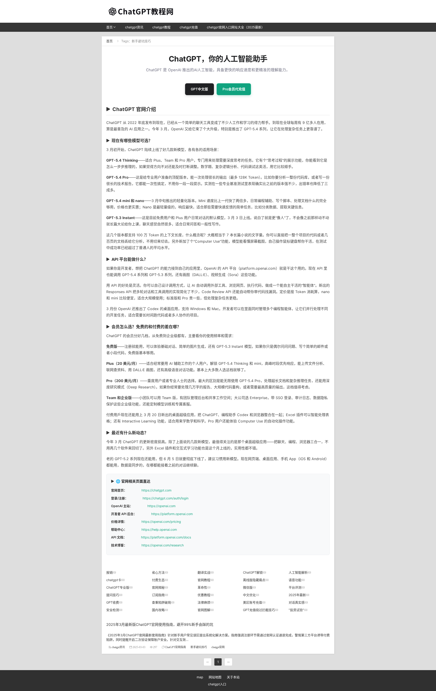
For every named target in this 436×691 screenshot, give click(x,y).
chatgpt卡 (115, 580)
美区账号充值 (254, 602)
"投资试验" (298, 610)
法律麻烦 (206, 602)
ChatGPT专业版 (119, 587)
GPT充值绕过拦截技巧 (260, 610)
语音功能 (297, 580)
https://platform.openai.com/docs (166, 537)
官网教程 (206, 580)
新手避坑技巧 (199, 647)
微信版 (249, 587)
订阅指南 (160, 595)
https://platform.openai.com (172, 514)
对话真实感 (298, 602)
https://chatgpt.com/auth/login (165, 498)
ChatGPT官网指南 (175, 647)
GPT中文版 (199, 89)
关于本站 (233, 677)
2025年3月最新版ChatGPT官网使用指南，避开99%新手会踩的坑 (159, 624)
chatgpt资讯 (134, 27)
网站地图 (215, 677)
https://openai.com (161, 506)
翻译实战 (206, 572)
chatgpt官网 (218, 647)
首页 (109, 27)
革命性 (204, 587)
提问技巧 (114, 595)
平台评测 (297, 587)
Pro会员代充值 (234, 89)
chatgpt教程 (161, 27)
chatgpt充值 (189, 27)
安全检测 (114, 610)
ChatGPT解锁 (254, 572)
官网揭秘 (160, 587)
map (200, 677)
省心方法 (160, 572)
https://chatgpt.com (156, 490)
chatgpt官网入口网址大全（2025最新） (236, 27)
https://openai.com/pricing (161, 521)
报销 (111, 572)
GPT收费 (114, 602)
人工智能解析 (300, 572)
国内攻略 (160, 610)
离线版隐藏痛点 (256, 580)
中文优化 (251, 595)
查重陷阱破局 (163, 602)
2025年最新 (299, 595)
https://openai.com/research (162, 545)
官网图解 (206, 610)
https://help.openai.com (159, 529)
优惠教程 (206, 595)
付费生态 (160, 580)
